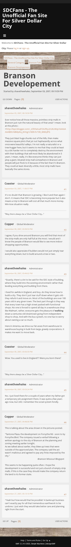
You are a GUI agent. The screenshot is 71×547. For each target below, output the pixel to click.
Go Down (7, 99)
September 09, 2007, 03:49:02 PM (19, 273)
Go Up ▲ (47, 540)
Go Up (6, 521)
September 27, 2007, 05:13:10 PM (19, 493)
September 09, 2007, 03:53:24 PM (19, 389)
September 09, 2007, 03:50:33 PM (19, 351)
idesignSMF (50, 544)
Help (22, 540)
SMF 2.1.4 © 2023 (23, 544)
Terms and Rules (34, 540)
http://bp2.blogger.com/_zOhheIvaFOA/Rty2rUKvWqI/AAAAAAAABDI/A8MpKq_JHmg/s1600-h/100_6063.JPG (35, 130)
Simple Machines (38, 544)
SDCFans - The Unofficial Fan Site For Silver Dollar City (24, 18)
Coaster (10, 183)
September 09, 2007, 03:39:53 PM (19, 229)
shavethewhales (15, 108)
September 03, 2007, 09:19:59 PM (19, 113)
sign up (25, 48)
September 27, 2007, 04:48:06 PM (19, 421)
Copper (9, 224)
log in (16, 48)
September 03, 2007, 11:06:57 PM (19, 188)
